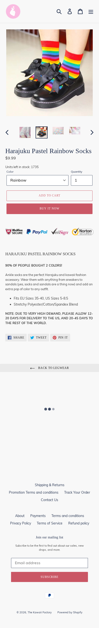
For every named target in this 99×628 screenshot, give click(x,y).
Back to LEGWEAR (53, 368)
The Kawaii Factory (40, 612)
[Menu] (91, 11)
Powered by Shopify (69, 612)
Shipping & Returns (49, 485)
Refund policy (78, 523)
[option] (25, 132)
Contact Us (49, 500)
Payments (38, 516)
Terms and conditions (67, 516)
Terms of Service (49, 523)
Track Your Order (77, 492)
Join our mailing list (49, 537)
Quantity (76, 171)
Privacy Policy (20, 523)
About (20, 516)
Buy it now (49, 208)
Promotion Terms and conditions (33, 492)
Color (9, 171)
